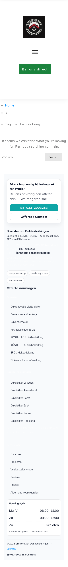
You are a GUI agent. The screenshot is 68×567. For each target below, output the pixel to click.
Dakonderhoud (19, 322)
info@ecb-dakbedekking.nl (33, 252)
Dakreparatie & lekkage (24, 314)
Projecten (16, 462)
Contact (31, 554)
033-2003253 (27, 249)
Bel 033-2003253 (34, 208)
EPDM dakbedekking (22, 352)
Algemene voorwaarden (24, 492)
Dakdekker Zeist (20, 405)
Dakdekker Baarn (21, 413)
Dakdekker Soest (20, 398)
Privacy (15, 484)
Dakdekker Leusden (22, 382)
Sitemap (11, 548)
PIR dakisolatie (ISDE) (23, 329)
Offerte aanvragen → (23, 288)
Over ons (16, 454)
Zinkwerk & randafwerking (26, 360)
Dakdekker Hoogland (23, 421)
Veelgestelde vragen (22, 469)
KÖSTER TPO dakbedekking (27, 345)
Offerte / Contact (34, 217)
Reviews (15, 477)
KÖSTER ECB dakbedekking (27, 337)
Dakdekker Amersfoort (24, 390)
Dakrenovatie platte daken (26, 306)
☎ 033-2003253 (16, 554)
